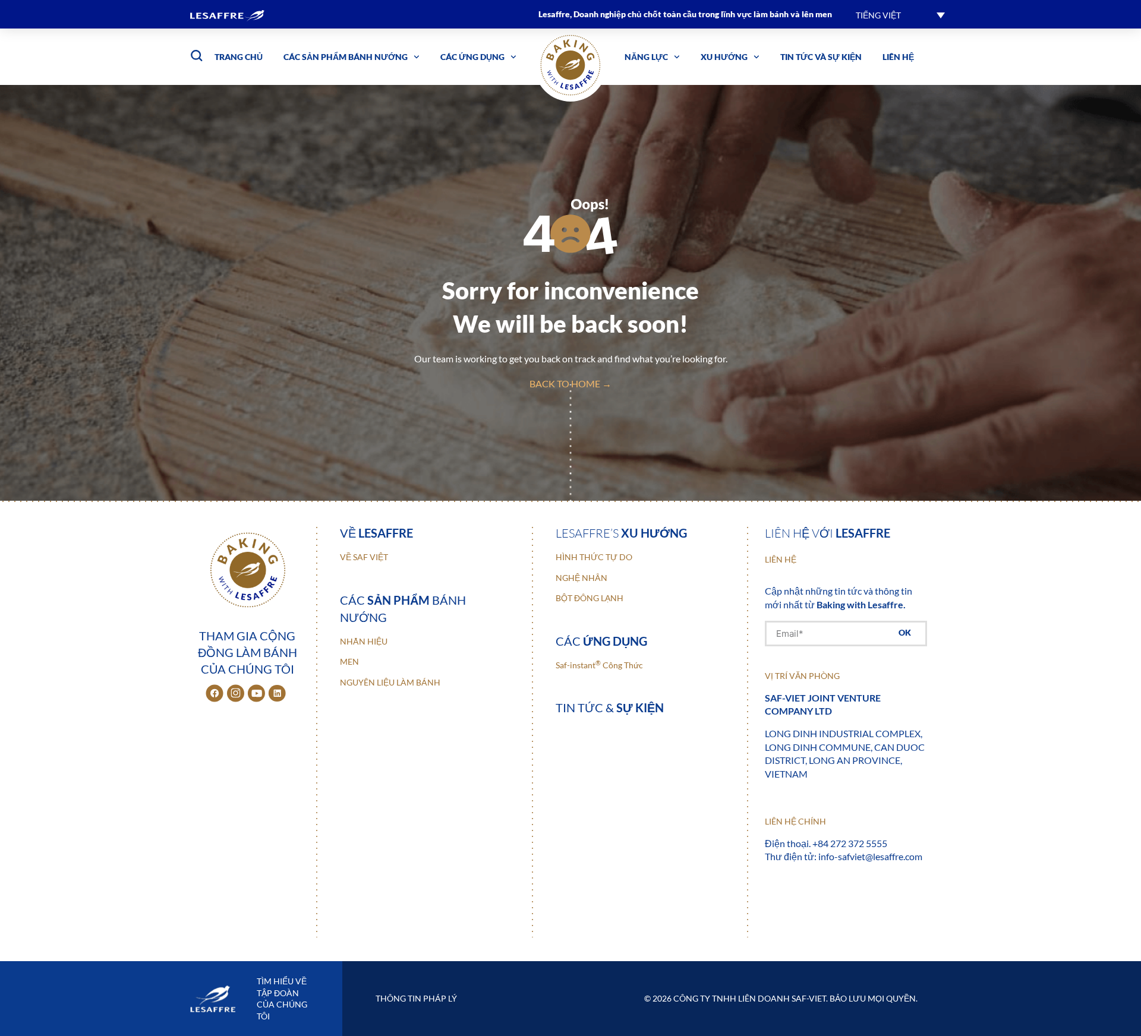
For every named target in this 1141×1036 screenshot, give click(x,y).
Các (601, 641)
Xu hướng (724, 57)
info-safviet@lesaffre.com (870, 856)
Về (376, 533)
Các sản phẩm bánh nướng (345, 57)
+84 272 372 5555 (849, 843)
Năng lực (646, 57)
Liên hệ (898, 57)
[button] (900, 14)
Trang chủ (239, 57)
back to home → (570, 383)
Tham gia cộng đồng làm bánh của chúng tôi (247, 652)
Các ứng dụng (472, 57)
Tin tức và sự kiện (821, 57)
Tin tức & (610, 707)
